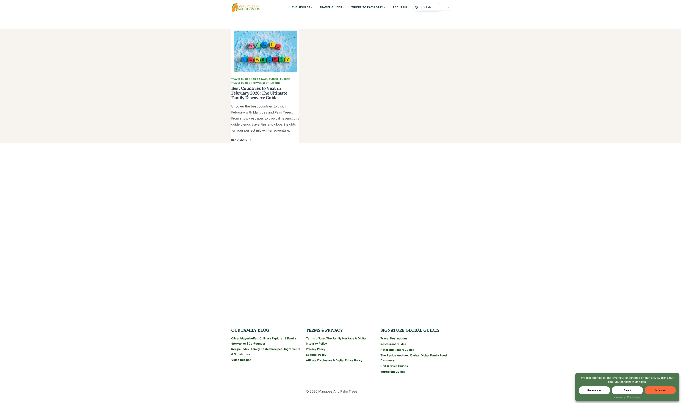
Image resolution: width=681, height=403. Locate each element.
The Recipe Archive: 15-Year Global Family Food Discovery (413, 358)
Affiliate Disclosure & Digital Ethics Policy (334, 360)
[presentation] (265, 51)
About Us (400, 7)
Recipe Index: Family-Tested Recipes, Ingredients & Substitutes (265, 351)
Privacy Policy (315, 349)
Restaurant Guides (393, 344)
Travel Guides (240, 79)
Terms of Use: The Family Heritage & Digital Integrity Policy (336, 341)
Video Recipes (241, 360)
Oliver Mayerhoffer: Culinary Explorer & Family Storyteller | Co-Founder (263, 341)
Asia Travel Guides (265, 79)
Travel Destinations (267, 83)
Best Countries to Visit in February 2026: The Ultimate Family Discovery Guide (259, 93)
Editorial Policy (316, 354)
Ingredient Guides (392, 371)
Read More (241, 139)
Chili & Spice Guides (394, 366)
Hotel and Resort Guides (397, 349)
